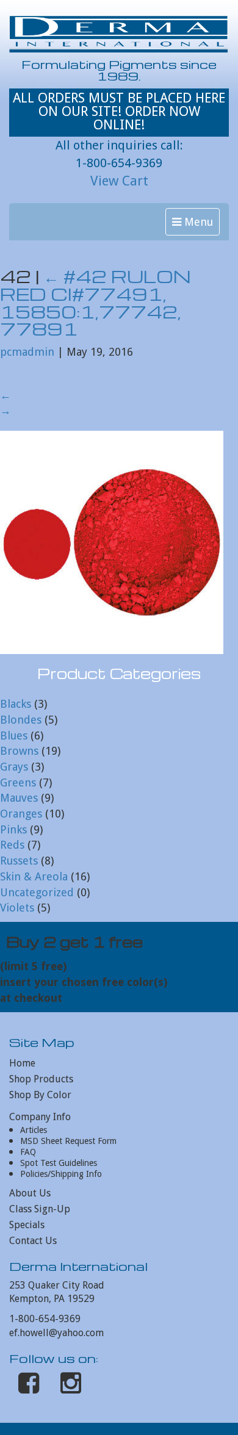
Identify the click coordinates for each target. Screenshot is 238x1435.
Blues (13, 735)
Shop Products (41, 1079)
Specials (27, 1225)
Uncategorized (37, 892)
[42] (111, 541)
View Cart (119, 181)
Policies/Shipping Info (61, 1174)
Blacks (15, 703)
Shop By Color (40, 1095)
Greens (18, 782)
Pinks (13, 829)
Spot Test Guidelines (58, 1163)
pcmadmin (27, 351)
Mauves (19, 797)
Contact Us (33, 1240)
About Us (30, 1193)
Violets (17, 907)
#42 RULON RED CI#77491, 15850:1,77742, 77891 (95, 302)
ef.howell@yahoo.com (56, 1333)
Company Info (40, 1117)
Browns (19, 750)
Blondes (20, 719)
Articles (33, 1130)
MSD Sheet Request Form (68, 1141)
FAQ (28, 1152)
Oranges (21, 813)
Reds (12, 844)
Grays (14, 766)
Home (22, 1063)
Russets (19, 860)
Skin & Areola (34, 876)
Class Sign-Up (39, 1209)
